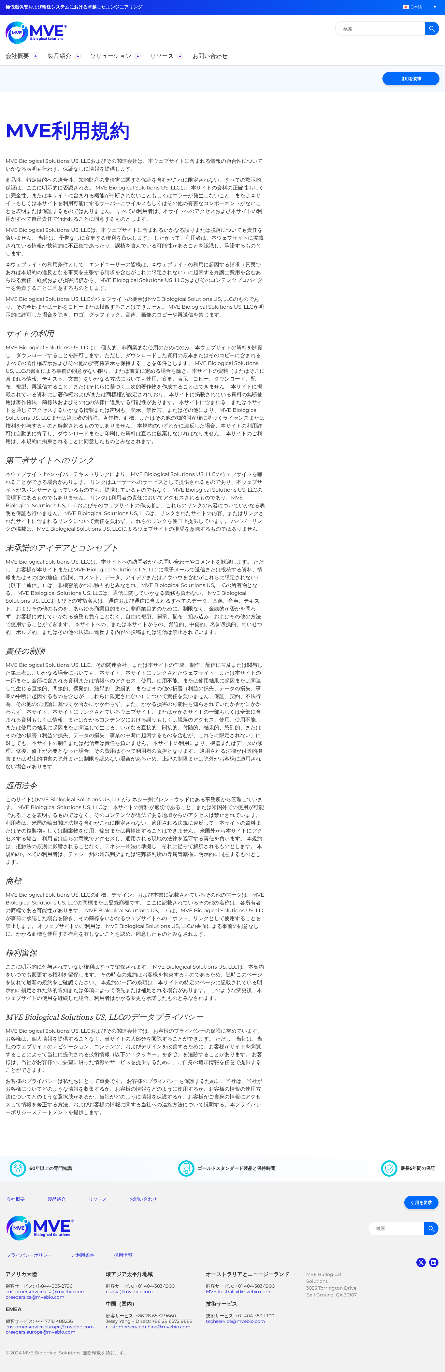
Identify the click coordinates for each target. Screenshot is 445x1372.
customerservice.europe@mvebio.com (50, 1327)
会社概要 (16, 1199)
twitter (421, 1262)
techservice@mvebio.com (235, 1321)
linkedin (433, 1262)
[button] (412, 7)
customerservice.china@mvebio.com (148, 1327)
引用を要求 (411, 78)
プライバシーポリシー (29, 1255)
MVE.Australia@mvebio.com (238, 1292)
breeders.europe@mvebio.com (41, 1332)
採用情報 (123, 1255)
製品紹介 (57, 1199)
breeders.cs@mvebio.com (35, 1297)
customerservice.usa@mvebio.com (46, 1292)
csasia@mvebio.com (129, 1292)
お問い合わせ (143, 1199)
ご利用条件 (83, 1255)
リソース (98, 1199)
